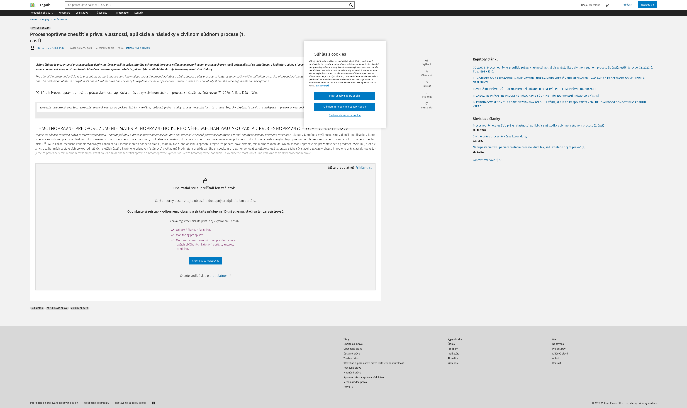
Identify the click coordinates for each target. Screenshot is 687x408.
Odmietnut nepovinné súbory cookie (344, 106)
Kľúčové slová (560, 353)
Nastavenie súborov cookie (130, 402)
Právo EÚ (349, 386)
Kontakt (556, 363)
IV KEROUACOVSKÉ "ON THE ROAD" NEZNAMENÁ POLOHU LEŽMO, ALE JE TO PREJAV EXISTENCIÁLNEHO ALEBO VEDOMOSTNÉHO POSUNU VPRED (559, 104)
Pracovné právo (352, 367)
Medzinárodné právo (355, 382)
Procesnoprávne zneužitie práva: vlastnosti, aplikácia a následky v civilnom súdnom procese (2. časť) (538, 125)
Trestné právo (351, 358)
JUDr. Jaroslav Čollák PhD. (50, 48)
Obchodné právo (353, 348)
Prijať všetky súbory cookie (344, 95)
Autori (555, 358)
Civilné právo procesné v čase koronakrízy (500, 136)
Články (451, 344)
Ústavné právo (352, 353)
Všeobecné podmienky (96, 402)
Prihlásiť (627, 4)
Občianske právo (353, 344)
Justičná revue (60, 19)
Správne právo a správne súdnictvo (364, 377)
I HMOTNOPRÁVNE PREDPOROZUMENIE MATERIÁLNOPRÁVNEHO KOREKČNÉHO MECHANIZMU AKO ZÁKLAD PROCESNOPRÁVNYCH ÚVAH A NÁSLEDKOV (559, 80)
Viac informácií (322, 85)
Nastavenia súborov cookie (345, 115)
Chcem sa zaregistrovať (205, 260)
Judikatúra (453, 353)
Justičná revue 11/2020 (137, 48)
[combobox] (210, 5)
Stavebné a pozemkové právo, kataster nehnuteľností (374, 363)
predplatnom (219, 276)
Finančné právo (352, 372)
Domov (33, 19)
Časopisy (44, 19)
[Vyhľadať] (351, 5)
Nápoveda (558, 344)
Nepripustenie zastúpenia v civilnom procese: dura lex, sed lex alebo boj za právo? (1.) (529, 147)
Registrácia (647, 4)
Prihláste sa (363, 168)
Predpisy (453, 348)
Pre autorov (559, 348)
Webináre (453, 363)
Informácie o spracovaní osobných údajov (54, 402)
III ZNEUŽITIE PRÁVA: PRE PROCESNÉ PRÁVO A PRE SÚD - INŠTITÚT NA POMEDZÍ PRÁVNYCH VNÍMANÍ (536, 95)
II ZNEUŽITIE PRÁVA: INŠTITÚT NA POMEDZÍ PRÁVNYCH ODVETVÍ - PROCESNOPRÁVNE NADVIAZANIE (535, 89)
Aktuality (453, 358)
